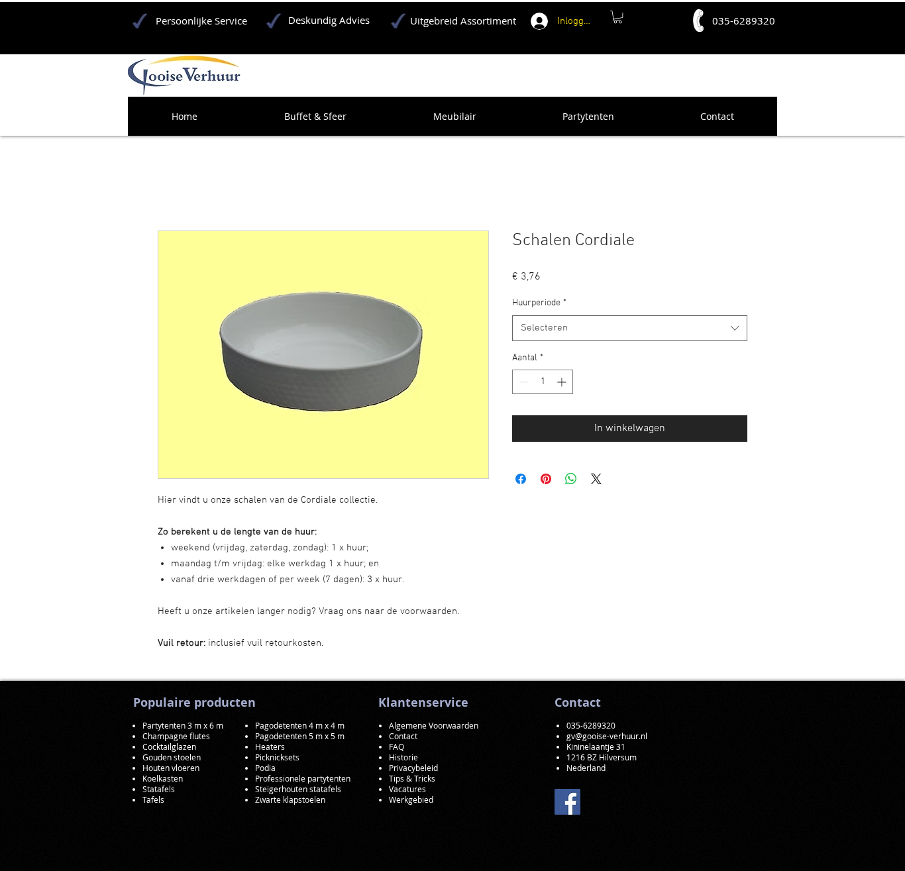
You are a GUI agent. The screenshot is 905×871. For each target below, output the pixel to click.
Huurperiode (539, 303)
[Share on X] (596, 479)
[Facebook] (567, 802)
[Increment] (563, 381)
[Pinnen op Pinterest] (546, 479)
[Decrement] (522, 381)
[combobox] (629, 328)
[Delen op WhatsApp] (571, 479)
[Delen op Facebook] (521, 479)
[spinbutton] (543, 381)
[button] (617, 17)
